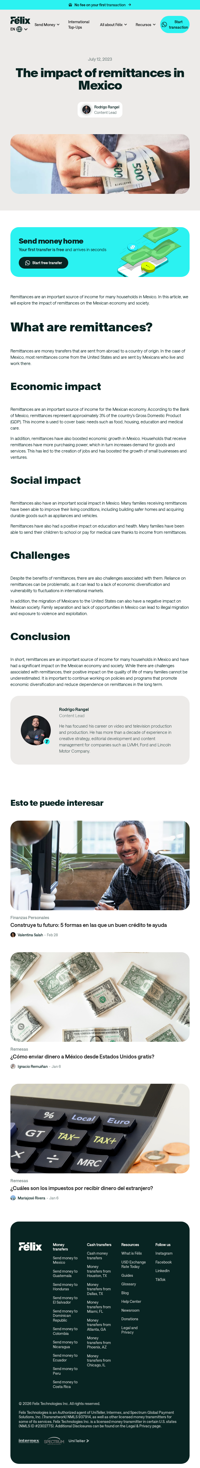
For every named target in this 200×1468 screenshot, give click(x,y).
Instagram (164, 1253)
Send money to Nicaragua (65, 1344)
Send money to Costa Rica (65, 1384)
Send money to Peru (65, 1371)
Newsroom (130, 1310)
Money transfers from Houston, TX (99, 1271)
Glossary (128, 1284)
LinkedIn (162, 1270)
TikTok (160, 1279)
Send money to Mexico (65, 1260)
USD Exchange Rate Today (133, 1264)
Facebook (163, 1262)
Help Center (131, 1301)
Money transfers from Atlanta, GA (99, 1324)
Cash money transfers (97, 1255)
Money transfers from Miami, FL (99, 1307)
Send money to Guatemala (65, 1273)
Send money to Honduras (65, 1286)
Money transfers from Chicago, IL (99, 1360)
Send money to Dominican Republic (65, 1315)
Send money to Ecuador (65, 1357)
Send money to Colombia (65, 1331)
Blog (125, 1293)
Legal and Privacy (129, 1330)
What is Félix (131, 1253)
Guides (127, 1275)
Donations (129, 1319)
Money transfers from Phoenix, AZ (99, 1342)
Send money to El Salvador (65, 1300)
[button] (100, 5)
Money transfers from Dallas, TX (99, 1289)
